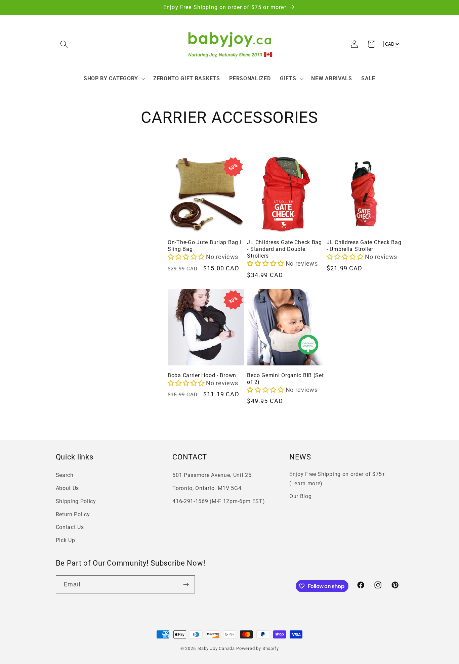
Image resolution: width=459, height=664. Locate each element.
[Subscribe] (186, 584)
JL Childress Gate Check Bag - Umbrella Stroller (364, 245)
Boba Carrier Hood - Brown (202, 375)
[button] (64, 44)
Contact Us (70, 527)
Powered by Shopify (257, 648)
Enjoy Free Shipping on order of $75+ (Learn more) (337, 478)
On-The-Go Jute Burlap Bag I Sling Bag (204, 245)
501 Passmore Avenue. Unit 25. (212, 475)
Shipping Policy (76, 501)
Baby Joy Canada (216, 648)
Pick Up (65, 540)
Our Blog (300, 496)
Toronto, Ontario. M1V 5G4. (207, 488)
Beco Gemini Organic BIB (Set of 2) (285, 378)
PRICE (65, 164)
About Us (67, 488)
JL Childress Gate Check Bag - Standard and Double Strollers (284, 249)
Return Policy (73, 514)
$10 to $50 (75, 177)
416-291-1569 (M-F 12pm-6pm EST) (218, 501)
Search (65, 475)
